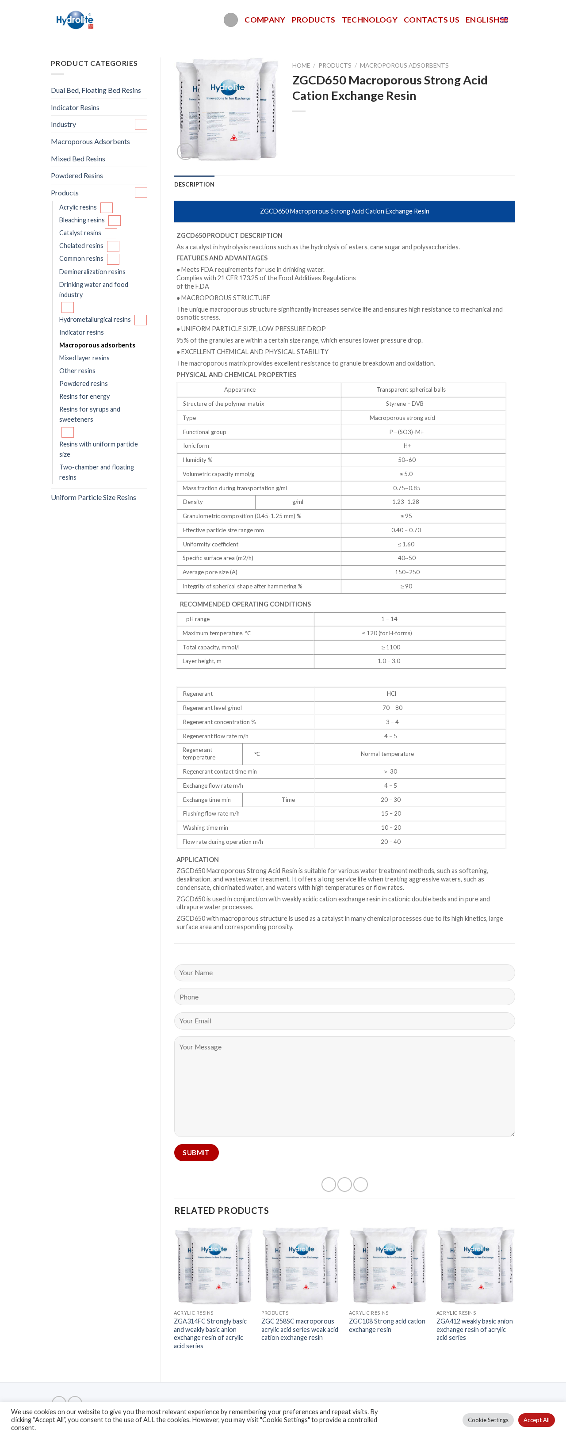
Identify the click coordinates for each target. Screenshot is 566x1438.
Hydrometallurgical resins (95, 319)
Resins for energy (84, 396)
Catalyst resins (80, 232)
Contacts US (431, 19)
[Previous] (174, 1297)
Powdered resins (83, 383)
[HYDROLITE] (76, 19)
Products (314, 19)
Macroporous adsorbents (97, 345)
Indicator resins (81, 332)
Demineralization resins (92, 271)
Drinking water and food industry (93, 289)
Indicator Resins (75, 107)
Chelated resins (81, 245)
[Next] (514, 1297)
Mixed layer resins (84, 358)
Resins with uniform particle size (98, 449)
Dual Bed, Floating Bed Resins (96, 90)
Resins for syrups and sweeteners (89, 414)
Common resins (81, 258)
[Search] (231, 20)
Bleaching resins (82, 220)
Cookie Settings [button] (488, 1419)
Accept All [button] (537, 1419)
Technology (370, 19)
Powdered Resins (77, 175)
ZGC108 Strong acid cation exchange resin (387, 1325)
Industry (63, 124)
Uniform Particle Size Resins (93, 497)
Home (301, 65)
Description (194, 184)
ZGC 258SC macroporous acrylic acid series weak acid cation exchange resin (299, 1329)
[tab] (194, 184)
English (482, 19)
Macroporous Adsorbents (90, 141)
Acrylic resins (78, 207)
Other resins (77, 370)
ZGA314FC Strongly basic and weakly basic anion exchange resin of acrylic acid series (210, 1333)
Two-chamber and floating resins (96, 472)
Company (265, 19)
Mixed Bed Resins (78, 158)
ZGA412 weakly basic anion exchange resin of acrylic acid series (474, 1329)
